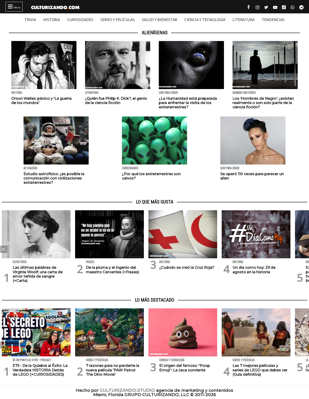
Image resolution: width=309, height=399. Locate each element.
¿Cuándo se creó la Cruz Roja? (186, 267)
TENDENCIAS (273, 19)
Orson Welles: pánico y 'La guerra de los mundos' (41, 100)
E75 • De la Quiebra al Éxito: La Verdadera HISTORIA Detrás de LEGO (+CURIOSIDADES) (40, 369)
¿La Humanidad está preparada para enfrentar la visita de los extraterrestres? (188, 102)
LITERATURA (243, 19)
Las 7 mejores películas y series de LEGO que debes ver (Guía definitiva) (260, 369)
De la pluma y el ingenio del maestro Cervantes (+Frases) (112, 269)
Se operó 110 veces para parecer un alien (252, 176)
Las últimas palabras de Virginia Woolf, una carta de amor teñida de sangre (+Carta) (38, 274)
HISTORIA (51, 19)
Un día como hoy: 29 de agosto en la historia (254, 269)
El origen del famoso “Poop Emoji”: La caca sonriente (184, 367)
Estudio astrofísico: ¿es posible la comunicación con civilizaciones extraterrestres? (54, 178)
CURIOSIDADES (80, 19)
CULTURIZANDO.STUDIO (127, 390)
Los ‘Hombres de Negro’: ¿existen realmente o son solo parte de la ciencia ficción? (263, 102)
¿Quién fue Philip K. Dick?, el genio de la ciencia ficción (116, 100)
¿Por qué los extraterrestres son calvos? (151, 176)
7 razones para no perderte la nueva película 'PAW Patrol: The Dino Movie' (112, 369)
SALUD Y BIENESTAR (159, 19)
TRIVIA (30, 19)
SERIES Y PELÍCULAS (117, 19)
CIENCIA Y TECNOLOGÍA (204, 19)
